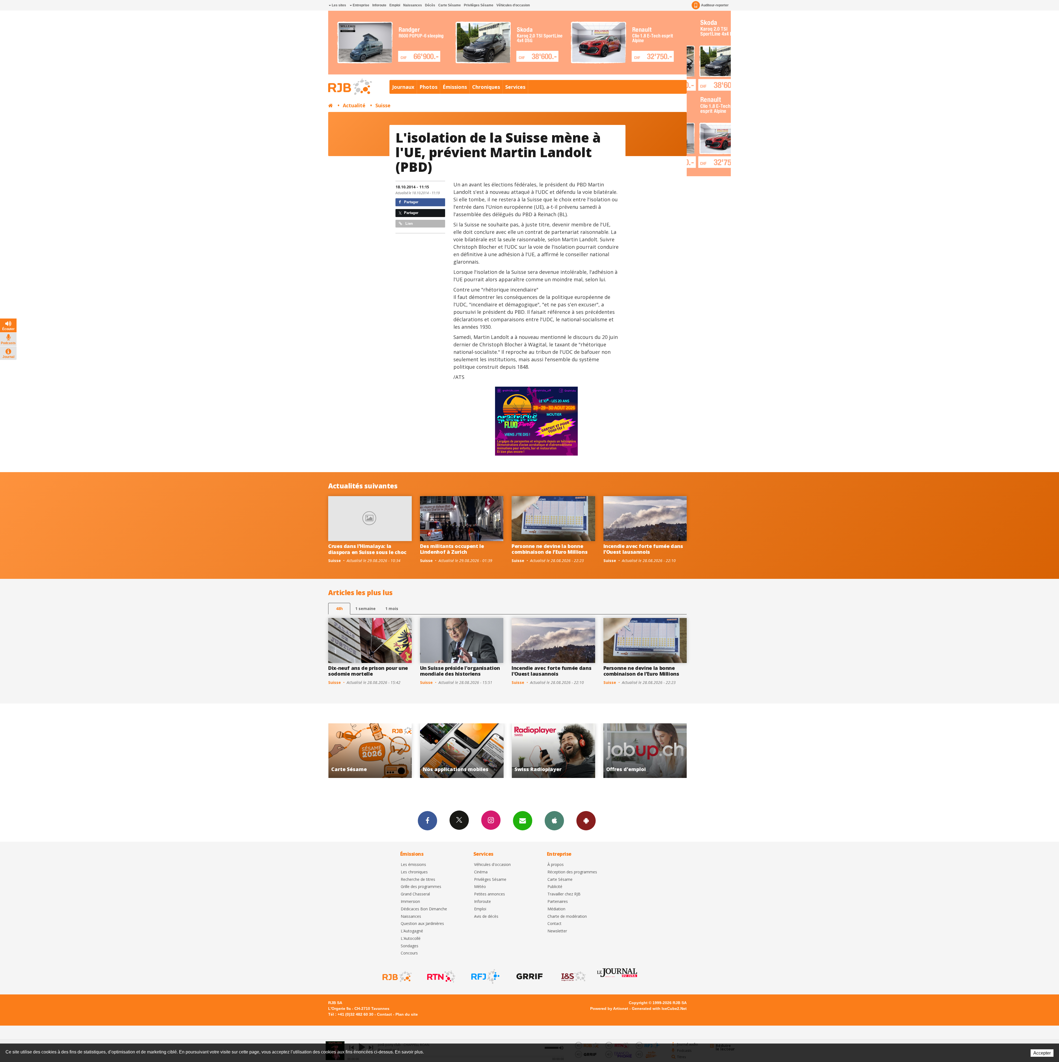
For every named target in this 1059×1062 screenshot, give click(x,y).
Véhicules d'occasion (513, 5)
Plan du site (406, 1014)
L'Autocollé (411, 938)
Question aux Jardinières (422, 923)
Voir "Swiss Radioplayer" (370, 750)
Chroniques (486, 87)
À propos (555, 864)
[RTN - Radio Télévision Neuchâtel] (441, 976)
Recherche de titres (418, 879)
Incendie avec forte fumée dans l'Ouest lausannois (643, 549)
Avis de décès (486, 916)
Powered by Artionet (609, 1008)
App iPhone (554, 820)
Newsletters (522, 820)
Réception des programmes (572, 872)
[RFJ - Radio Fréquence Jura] (485, 976)
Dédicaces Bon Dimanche (424, 909)
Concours (409, 953)
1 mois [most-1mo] (391, 608)
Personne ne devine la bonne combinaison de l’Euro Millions (549, 549)
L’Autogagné (412, 931)
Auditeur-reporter (715, 5)
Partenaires (557, 901)
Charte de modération (567, 916)
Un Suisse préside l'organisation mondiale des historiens (460, 671)
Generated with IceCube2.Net (659, 1008)
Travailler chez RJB (564, 894)
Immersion (410, 901)
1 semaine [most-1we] (365, 608)
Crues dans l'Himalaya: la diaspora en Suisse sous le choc (367, 549)
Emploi (394, 5)
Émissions (455, 87)
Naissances (412, 5)
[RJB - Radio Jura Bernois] (396, 976)
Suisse (383, 105)
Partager (410, 202)
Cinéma (481, 872)
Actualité (354, 105)
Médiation (556, 909)
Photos (428, 87)
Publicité (554, 886)
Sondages (409, 946)
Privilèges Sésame (478, 5)
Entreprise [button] (360, 5)
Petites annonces (489, 894)
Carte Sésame (449, 5)
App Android (586, 820)
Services (515, 87)
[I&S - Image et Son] (573, 976)
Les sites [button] (338, 5)
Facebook (427, 820)
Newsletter (557, 931)
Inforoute (379, 5)
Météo (480, 886)
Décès (430, 5)
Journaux (403, 87)
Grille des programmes (421, 886)
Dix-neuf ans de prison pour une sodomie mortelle (368, 671)
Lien (408, 223)
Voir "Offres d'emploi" (462, 750)
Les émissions (413, 864)
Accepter (1042, 1053)
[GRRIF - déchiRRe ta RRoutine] (529, 976)
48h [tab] (339, 608)
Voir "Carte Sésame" (553, 750)
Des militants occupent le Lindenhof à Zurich (452, 549)
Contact (554, 923)
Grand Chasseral (415, 894)
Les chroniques (414, 872)
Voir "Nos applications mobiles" (645, 750)
